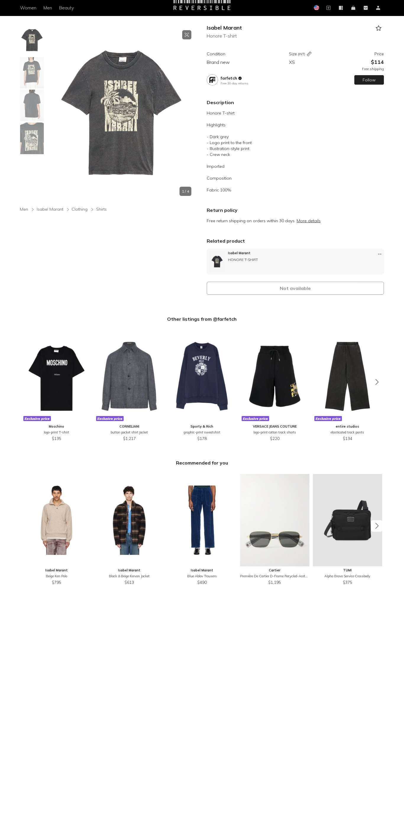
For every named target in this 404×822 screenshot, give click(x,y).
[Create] (328, 8)
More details (309, 220)
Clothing (80, 209)
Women (28, 8)
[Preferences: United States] (316, 8)
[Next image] (191, 113)
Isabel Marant (224, 27)
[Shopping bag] (353, 8)
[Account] (378, 8)
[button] (121, 113)
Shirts (101, 209)
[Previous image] (51, 113)
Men (47, 8)
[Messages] (365, 8)
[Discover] (341, 8)
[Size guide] (309, 54)
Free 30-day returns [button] (234, 83)
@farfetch (225, 319)
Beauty (66, 8)
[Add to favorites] (379, 28)
